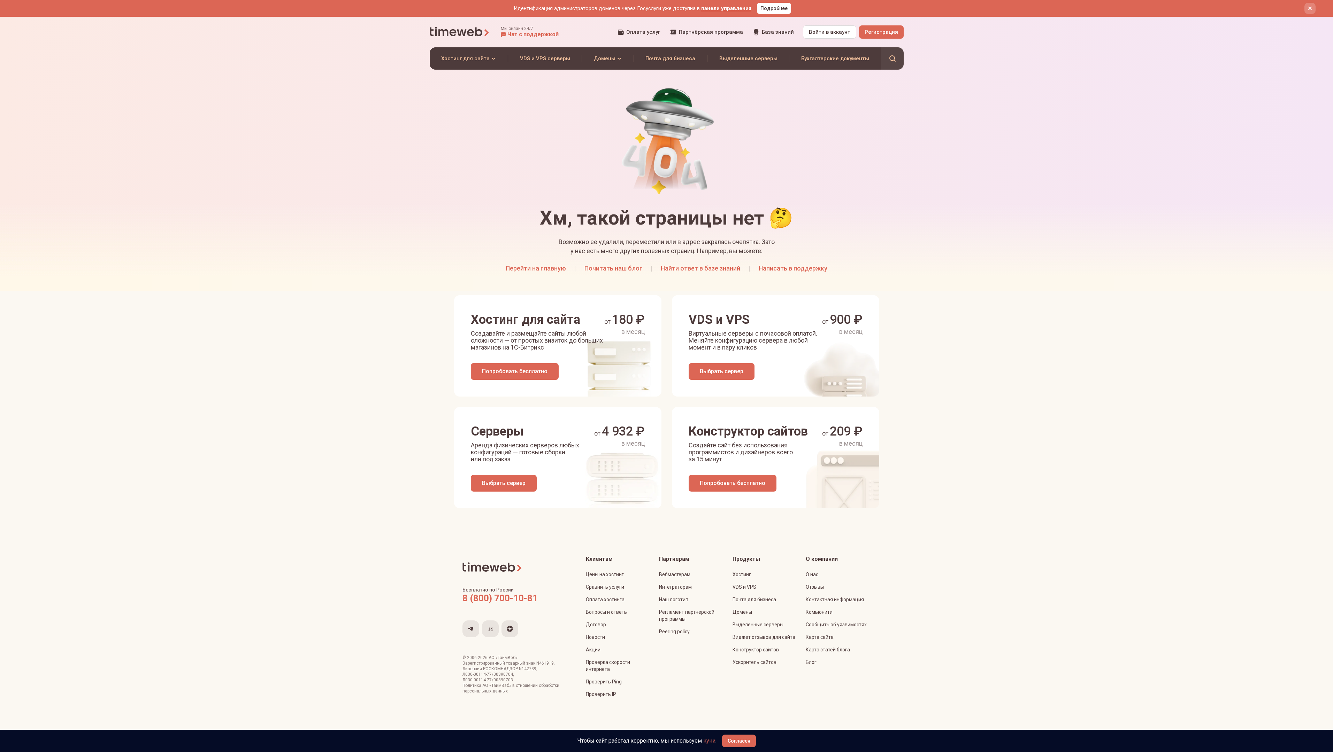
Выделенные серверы (758, 624)
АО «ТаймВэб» (503, 657)
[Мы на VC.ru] (490, 628)
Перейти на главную (536, 268)
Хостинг (742, 574)
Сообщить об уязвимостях (836, 624)
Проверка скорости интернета (608, 665)
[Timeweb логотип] (460, 32)
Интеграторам (675, 587)
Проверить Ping (604, 681)
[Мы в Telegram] (470, 628)
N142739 (527, 668)
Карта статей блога (828, 649)
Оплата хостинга (605, 599)
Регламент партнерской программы (686, 615)
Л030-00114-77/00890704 (487, 674)
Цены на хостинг (605, 574)
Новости (595, 637)
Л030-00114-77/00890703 (487, 679)
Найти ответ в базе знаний (700, 268)
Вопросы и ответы (607, 612)
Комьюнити (819, 612)
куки (709, 740)
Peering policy (674, 631)
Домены (742, 612)
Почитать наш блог (613, 268)
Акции (593, 649)
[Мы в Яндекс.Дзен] (509, 628)
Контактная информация (835, 599)
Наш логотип (673, 599)
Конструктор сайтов (756, 649)
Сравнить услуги (605, 587)
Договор (596, 624)
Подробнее (774, 8)
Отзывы (815, 587)
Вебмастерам (674, 574)
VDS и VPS (744, 587)
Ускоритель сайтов (754, 662)
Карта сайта (820, 637)
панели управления (726, 8)
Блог (811, 662)
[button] (530, 32)
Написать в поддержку (793, 268)
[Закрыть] (1310, 8)
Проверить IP (601, 694)
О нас (812, 574)
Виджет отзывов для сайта (764, 637)
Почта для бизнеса (754, 599)
